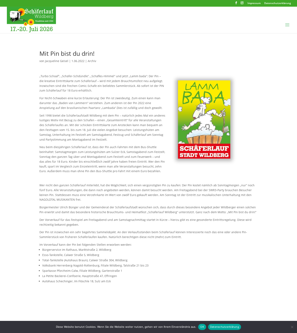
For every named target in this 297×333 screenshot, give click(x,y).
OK (202, 326)
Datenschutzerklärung (277, 3)
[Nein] (292, 327)
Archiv (92, 61)
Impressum (254, 3)
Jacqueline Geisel (56, 61)
